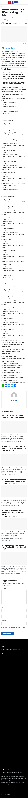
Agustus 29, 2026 (11, 419)
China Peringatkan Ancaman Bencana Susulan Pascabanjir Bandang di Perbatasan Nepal (14, 73)
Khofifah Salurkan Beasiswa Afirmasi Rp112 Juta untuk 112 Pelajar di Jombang (12, 783)
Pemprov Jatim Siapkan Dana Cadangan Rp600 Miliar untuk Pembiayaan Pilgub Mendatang (14, 82)
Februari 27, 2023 (17, 23)
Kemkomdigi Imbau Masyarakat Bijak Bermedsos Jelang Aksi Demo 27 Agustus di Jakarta (13, 512)
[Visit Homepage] (14, 2)
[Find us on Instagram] (5, 792)
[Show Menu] (2, 2)
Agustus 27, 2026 (11, 516)
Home (2, 6)
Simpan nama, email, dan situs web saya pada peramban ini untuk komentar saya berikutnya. (14, 628)
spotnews (8, 23)
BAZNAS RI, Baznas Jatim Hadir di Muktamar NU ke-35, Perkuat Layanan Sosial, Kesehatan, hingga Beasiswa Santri (14, 78)
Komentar (4, 588)
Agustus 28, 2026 (11, 452)
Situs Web (3, 620)
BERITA (7, 6)
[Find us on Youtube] (7, 792)
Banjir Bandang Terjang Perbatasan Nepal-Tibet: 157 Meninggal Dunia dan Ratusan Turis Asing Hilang (13, 547)
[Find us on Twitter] (3, 792)
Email (3, 614)
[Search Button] (26, 2)
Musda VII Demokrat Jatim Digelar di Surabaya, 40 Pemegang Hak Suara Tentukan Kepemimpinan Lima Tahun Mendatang (13, 778)
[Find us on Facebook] (1, 792)
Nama (3, 607)
